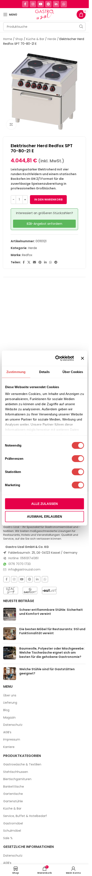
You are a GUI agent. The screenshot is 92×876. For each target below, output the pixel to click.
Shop (19, 39)
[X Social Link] (29, 262)
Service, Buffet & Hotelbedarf (25, 816)
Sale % (8, 838)
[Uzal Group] (10, 590)
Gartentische (13, 794)
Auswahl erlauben (44, 516)
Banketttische (13, 787)
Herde (51, 39)
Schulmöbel (12, 831)
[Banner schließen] (82, 358)
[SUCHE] (81, 26)
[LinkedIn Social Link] (56, 4)
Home (7, 39)
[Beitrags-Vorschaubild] (9, 614)
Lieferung (10, 703)
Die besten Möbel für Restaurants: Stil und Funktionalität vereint (52, 631)
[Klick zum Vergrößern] (11, 124)
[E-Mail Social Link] (34, 262)
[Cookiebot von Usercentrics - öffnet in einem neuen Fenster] (56, 358)
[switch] (78, 458)
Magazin (9, 718)
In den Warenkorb (48, 199)
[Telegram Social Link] (56, 262)
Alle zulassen (44, 504)
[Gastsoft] (29, 590)
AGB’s (7, 732)
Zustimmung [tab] (15, 372)
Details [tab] (44, 372)
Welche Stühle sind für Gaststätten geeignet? (47, 671)
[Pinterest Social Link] (48, 4)
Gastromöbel (13, 823)
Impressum (11, 740)
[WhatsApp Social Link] (64, 4)
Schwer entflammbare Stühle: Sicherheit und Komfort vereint (51, 612)
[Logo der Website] (44, 14)
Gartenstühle (13, 801)
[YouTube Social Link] (40, 4)
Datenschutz (12, 725)
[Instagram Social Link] (33, 4)
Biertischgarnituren (17, 779)
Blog (6, 710)
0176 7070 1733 (19, 564)
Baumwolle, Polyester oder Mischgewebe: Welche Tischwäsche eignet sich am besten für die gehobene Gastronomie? (52, 652)
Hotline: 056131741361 (23, 558)
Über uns (9, 695)
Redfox (27, 255)
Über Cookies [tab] (72, 372)
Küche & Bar (35, 39)
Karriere (9, 747)
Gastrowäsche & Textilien (22, 764)
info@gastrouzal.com (24, 569)
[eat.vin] (49, 590)
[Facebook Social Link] (25, 4)
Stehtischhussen (15, 772)
